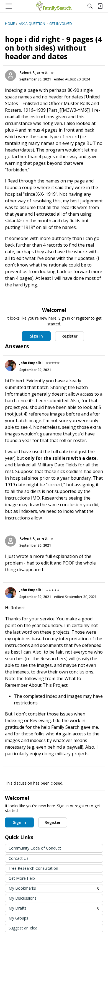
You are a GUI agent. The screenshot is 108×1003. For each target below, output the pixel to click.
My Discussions (23, 898)
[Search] (90, 6)
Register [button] (69, 336)
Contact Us (19, 858)
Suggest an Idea (23, 928)
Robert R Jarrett (33, 72)
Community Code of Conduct (35, 848)
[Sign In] (100, 6)
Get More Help (22, 878)
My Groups (18, 918)
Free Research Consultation (33, 868)
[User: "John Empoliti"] (10, 365)
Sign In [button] (36, 336)
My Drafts (54, 908)
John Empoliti (31, 363)
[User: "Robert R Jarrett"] (10, 75)
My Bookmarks (54, 888)
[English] (53, 6)
